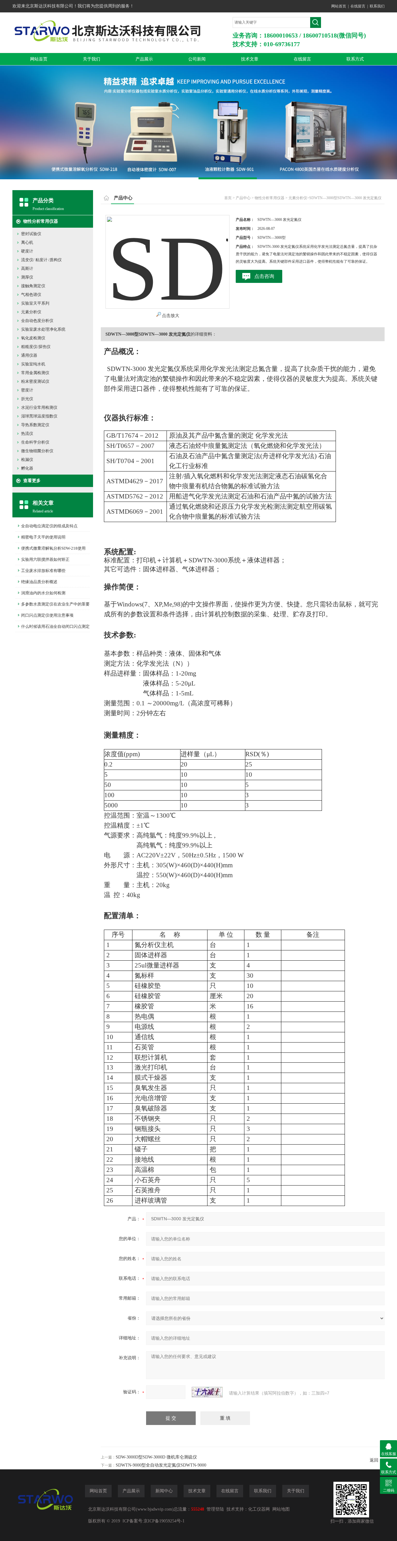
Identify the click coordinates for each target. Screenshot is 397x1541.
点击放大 (170, 315)
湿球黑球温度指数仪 (39, 416)
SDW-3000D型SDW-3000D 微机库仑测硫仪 (156, 1457)
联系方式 (355, 59)
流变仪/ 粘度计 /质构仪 (41, 259)
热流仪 (27, 433)
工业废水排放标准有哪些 (43, 570)
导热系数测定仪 (35, 424)
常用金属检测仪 (35, 372)
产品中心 (243, 198)
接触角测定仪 (33, 286)
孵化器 (27, 468)
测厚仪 (27, 277)
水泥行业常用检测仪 (39, 407)
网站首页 (338, 6)
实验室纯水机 (33, 364)
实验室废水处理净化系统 (43, 329)
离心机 (27, 242)
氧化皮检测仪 (33, 338)
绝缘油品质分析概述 (39, 581)
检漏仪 (27, 459)
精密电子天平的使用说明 (43, 537)
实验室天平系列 (35, 303)
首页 (228, 198)
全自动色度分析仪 (37, 320)
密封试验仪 (31, 233)
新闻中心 (164, 1491)
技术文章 (249, 59)
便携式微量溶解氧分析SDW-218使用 (53, 548)
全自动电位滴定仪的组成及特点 (49, 526)
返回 (374, 1460)
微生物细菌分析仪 (37, 451)
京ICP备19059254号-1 (164, 1521)
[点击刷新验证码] (207, 1392)
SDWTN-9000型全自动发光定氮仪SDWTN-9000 (161, 1465)
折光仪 (27, 398)
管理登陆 (215, 1509)
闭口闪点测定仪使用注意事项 (47, 615)
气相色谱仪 (31, 294)
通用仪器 (29, 355)
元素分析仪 (31, 312)
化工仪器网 (259, 1509)
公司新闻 (197, 59)
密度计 (27, 390)
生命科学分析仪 (35, 442)
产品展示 (144, 59)
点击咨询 (264, 276)
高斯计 (27, 268)
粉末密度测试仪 (35, 381)
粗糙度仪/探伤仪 (36, 346)
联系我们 (377, 6)
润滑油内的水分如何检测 (43, 593)
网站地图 (281, 1509)
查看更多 (32, 480)
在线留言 (357, 6)
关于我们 (91, 59)
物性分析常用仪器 (40, 221)
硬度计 (27, 251)
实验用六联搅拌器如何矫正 (45, 559)
